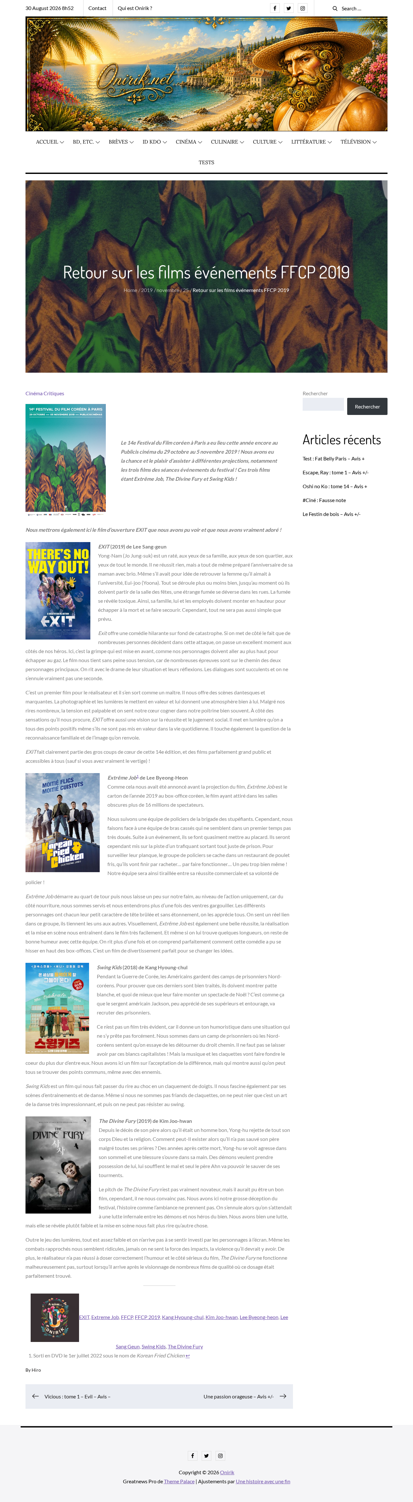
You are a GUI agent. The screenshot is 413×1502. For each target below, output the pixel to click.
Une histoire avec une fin (263, 1481)
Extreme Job (105, 1317)
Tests (206, 162)
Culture (265, 141)
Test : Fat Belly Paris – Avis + (334, 458)
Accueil (47, 141)
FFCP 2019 (147, 1317)
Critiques (54, 393)
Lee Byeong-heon (259, 1317)
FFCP (127, 1317)
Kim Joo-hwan (222, 1317)
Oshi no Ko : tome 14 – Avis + (335, 486)
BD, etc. (83, 141)
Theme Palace (179, 1481)
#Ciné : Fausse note (324, 500)
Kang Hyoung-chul (183, 1317)
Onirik (227, 1472)
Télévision (356, 141)
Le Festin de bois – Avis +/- (332, 514)
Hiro (36, 1370)
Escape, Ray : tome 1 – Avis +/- (336, 472)
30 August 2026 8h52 (49, 8)
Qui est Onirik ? (135, 8)
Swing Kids (154, 1346)
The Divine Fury (185, 1346)
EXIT (84, 1317)
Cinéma (186, 141)
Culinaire (224, 141)
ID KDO (152, 141)
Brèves (118, 141)
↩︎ (188, 1355)
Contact (97, 8)
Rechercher (315, 393)
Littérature (308, 141)
